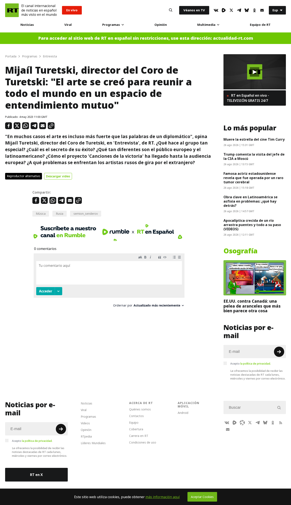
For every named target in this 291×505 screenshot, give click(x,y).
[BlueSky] (246, 10)
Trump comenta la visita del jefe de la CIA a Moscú (254, 156)
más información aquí (163, 496)
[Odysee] (242, 422)
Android (183, 412)
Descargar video (58, 176)
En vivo (72, 10)
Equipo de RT (260, 24)
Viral (68, 24)
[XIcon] (231, 10)
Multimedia (206, 24)
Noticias (27, 24)
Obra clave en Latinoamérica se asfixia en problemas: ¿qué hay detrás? (250, 201)
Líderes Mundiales (93, 443)
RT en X (36, 474)
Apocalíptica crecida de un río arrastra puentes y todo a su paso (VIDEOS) (252, 225)
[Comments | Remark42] (109, 281)
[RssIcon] (280, 422)
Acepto (250, 363)
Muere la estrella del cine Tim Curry (254, 139)
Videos (85, 423)
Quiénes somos (140, 409)
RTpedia (86, 436)
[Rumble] (223, 10)
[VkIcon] (216, 10)
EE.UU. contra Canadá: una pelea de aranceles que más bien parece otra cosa (252, 306)
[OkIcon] (254, 10)
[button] (254, 72)
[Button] (171, 10)
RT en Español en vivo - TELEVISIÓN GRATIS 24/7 (248, 98)
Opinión (160, 24)
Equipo (133, 422)
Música (41, 213)
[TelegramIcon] (239, 10)
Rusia (59, 213)
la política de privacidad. (255, 363)
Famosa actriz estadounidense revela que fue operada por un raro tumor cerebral (253, 178)
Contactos (136, 416)
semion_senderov (85, 213)
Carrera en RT (138, 435)
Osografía (240, 251)
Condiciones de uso (142, 442)
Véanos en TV (194, 10)
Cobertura (136, 429)
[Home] (12, 10)
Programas (111, 24)
